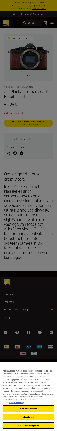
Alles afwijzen (29, 417)
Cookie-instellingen (28, 408)
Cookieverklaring (16, 402)
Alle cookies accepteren (28, 425)
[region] (28, 396)
